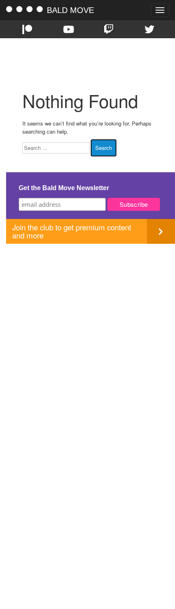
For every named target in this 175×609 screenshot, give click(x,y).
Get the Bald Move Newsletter (64, 187)
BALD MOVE (70, 10)
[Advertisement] (87, 331)
